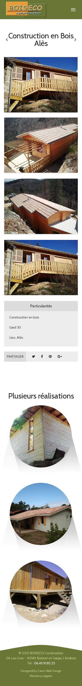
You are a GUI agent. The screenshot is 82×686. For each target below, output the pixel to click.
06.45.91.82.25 (44, 663)
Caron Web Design (49, 671)
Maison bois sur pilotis (41, 575)
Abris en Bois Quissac (41, 420)
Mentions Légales (41, 676)
